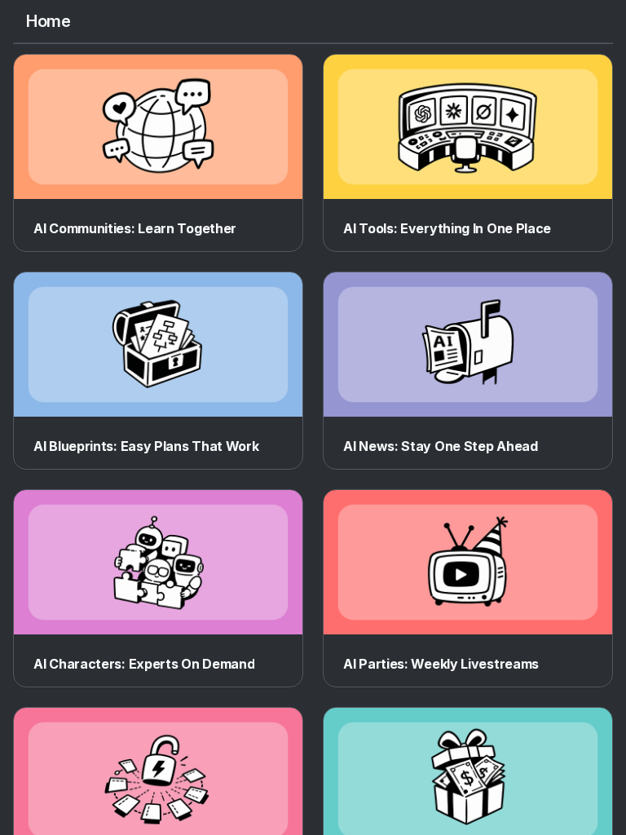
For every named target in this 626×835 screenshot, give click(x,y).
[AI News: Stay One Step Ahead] (468, 344)
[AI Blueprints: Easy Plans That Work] (158, 344)
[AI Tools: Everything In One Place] (468, 127)
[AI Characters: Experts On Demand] (158, 562)
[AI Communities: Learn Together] (158, 127)
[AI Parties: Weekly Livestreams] (468, 562)
